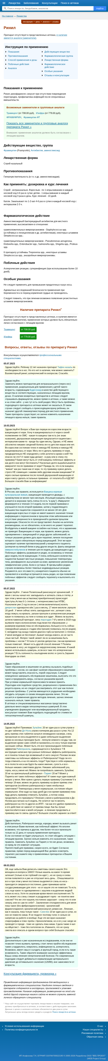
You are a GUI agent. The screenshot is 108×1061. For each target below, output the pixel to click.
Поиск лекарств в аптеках (64, 1012)
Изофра (40, 113)
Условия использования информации (24, 1026)
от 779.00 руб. (28, 337)
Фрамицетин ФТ (31, 117)
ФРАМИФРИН (13, 117)
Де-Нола (26, 731)
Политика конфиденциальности (21, 1029)
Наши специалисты (93, 1029)
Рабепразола (23, 749)
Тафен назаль (65, 367)
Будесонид (35, 390)
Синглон (44, 912)
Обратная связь (95, 1037)
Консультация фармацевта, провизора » (30, 973)
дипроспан (10, 607)
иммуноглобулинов (15, 550)
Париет (48, 773)
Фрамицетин (10, 150)
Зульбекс (37, 727)
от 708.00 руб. (28, 329)
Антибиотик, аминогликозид (45, 150)
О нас (100, 1026)
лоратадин (46, 620)
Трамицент (12, 113)
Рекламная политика (92, 1033)
